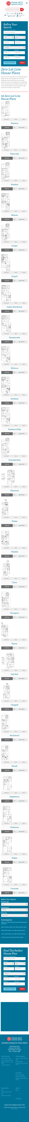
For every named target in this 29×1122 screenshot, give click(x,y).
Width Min (5, 50)
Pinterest (15, 13)
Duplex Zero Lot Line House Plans (12, 937)
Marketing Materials (21, 1076)
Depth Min (5, 55)
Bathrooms (17, 35)
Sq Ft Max (17, 40)
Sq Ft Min (5, 40)
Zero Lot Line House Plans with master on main (14, 923)
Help (2, 1093)
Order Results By (5, 907)
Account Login (10, 15)
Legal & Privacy (14, 1108)
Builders (19, 1072)
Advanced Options (10, 62)
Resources (4, 1088)
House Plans (5, 1056)
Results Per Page (5, 902)
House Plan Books (5, 1065)
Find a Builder (19, 1061)
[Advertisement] (14, 1016)
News (17, 1090)
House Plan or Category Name (9, 30)
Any (6, 37)
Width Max (16, 50)
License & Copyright (6, 1095)
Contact (19, 1098)
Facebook (17, 13)
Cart (19, 16)
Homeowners (20, 1056)
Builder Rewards (20, 1075)
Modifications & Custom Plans (7, 1062)
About (18, 1088)
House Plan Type (6, 45)
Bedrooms (5, 35)
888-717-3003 (10, 13)
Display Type (4, 913)
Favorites (21, 15)
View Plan (7, 127)
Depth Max (16, 55)
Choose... (7, 47)
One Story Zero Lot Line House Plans (13, 930)
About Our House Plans (7, 1060)
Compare (12, 16)
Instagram (21, 13)
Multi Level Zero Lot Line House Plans (13, 927)
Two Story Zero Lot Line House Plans (13, 934)
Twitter (19, 13)
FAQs (2, 1090)
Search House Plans (6, 1058)
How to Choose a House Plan (22, 1059)
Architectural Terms (6, 1092)
